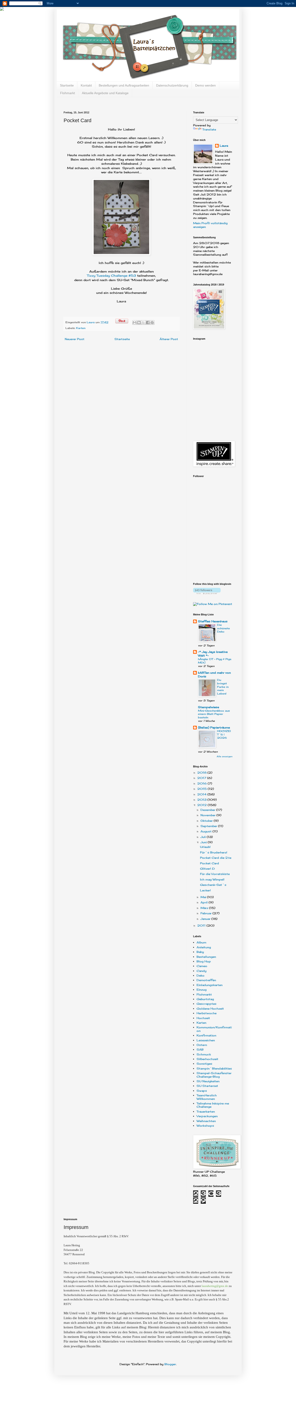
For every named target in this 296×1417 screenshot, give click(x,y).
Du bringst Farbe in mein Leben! (222, 686)
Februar (206, 913)
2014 (202, 794)
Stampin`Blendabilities (214, 1068)
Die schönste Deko (223, 628)
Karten (80, 328)
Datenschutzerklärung (172, 85)
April (204, 902)
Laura (91, 322)
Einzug (202, 989)
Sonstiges (204, 1063)
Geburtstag (205, 999)
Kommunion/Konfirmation (214, 1029)
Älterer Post (169, 339)
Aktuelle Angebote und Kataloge (105, 93)
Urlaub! (205, 847)
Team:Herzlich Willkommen (207, 1097)
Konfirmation (206, 1035)
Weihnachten (206, 1121)
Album (201, 942)
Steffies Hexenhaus (213, 621)
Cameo (202, 966)
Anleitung (204, 947)
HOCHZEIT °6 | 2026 (224, 734)
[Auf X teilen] (143, 322)
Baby (200, 952)
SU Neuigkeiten (208, 1081)
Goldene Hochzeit (210, 1008)
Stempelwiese (208, 707)
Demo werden (205, 85)
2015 (202, 789)
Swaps (202, 1090)
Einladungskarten (209, 985)
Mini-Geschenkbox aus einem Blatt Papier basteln (214, 714)
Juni (204, 842)
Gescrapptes (206, 1003)
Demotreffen (206, 980)
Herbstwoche (206, 1013)
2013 (202, 799)
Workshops (205, 1125)
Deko (200, 975)
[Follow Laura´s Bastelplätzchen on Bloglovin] (207, 593)
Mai (203, 897)
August (206, 831)
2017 (202, 778)
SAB (200, 1049)
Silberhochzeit (207, 1059)
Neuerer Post (74, 339)
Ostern (202, 1045)
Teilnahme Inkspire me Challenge (213, 1105)
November (208, 815)
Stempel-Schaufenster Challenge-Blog (214, 1074)
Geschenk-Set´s (213, 885)
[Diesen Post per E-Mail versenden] (134, 322)
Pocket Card (209, 863)
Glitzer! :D (207, 868)
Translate (209, 129)
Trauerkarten (206, 1111)
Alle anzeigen (224, 756)
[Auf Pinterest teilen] (152, 322)
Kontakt (86, 85)
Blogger (170, 1364)
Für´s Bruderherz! (213, 852)
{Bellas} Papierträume (214, 727)
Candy (202, 971)
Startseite (67, 85)
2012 (202, 805)
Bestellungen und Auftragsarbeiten (124, 85)
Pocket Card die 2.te (215, 857)
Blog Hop (204, 961)
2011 (202, 925)
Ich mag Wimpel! (212, 879)
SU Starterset (207, 1086)
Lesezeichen (206, 1040)
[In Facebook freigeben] (147, 322)
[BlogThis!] (139, 322)
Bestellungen (206, 956)
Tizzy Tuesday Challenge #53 (112, 275)
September (209, 826)
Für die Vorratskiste (215, 874)
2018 (202, 772)
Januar (205, 919)
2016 (202, 783)
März (204, 908)
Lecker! (205, 890)
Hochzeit (203, 1018)
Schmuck (204, 1054)
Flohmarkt (67, 93)
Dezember (208, 810)
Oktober (207, 820)
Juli (203, 837)
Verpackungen (207, 1116)
